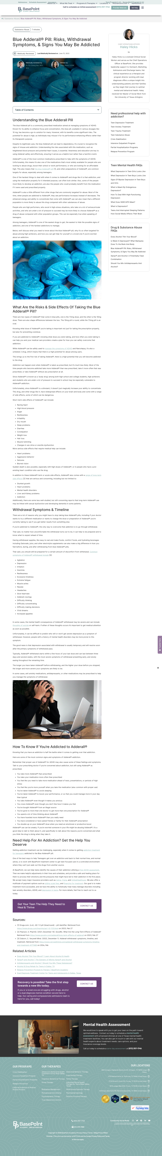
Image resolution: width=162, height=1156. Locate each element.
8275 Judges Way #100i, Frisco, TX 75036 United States (128, 1086)
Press (100, 1133)
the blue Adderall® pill (44, 169)
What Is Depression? (119, 206)
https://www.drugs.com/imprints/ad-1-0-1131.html (37, 928)
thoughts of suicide (21, 625)
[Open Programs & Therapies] (97, 3)
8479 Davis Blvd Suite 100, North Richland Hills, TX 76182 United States (123, 1091)
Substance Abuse (12, 18)
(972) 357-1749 (103, 7)
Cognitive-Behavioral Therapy (53, 1079)
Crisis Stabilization (118, 139)
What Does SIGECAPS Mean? (123, 202)
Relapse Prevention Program (122, 151)
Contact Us (86, 906)
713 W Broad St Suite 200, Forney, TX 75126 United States (128, 1081)
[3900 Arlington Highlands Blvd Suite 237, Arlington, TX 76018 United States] (148, 1070)
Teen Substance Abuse (120, 135)
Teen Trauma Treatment (120, 131)
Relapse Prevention (20, 1084)
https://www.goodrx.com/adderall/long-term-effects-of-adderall (57, 935)
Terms (90, 1133)
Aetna (58, 880)
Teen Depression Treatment (122, 123)
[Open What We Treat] (73, 3)
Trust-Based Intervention (51, 1100)
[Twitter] (137, 1120)
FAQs (105, 1133)
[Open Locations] (109, 3)
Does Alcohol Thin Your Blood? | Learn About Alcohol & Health (43, 956)
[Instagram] (133, 1120)
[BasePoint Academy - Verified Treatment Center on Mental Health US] (124, 1099)
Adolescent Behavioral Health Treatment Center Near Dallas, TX (53, 1073)
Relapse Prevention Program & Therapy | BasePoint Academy (42, 970)
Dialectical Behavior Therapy (77, 1072)
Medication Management (51, 1089)
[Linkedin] (145, 1120)
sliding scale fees (52, 883)
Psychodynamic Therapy (51, 1096)
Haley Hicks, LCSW (67, 65)
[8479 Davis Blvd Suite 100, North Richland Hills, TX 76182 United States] (148, 1091)
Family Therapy (72, 1079)
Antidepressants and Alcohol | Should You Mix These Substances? (44, 963)
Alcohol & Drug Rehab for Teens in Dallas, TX (36, 966)
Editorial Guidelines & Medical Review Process (24, 1088)
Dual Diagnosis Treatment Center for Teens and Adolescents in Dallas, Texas (49, 973)
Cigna (64, 880)
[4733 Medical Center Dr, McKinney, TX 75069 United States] (148, 1076)
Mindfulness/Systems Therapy (78, 1089)
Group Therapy (47, 1082)
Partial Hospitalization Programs (124, 147)
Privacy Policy (82, 1133)
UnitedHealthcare (79, 880)
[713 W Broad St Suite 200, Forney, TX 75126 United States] (148, 1081)
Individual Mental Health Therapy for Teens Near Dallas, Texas (78, 1084)
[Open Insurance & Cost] (128, 3)
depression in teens (50, 890)
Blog (95, 1133)
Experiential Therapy (74, 1075)
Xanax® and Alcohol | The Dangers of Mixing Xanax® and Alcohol (44, 960)
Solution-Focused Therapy (76, 1096)
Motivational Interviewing (51, 1093)
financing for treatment (73, 883)
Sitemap (49, 1136)
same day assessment (116, 1048)
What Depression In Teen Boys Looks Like (128, 175)
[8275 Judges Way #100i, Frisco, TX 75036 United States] (148, 1086)
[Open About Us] (57, 3)
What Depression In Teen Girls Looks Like (128, 171)
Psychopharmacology (74, 1093)
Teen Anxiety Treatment (121, 127)
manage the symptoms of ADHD (58, 348)
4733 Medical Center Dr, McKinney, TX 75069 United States (127, 1076)
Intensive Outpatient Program (123, 143)
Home (2, 18)
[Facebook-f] (141, 1120)
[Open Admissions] (143, 3)
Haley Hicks (129, 47)
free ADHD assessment (89, 870)
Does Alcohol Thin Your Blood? (124, 237)
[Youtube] (149, 1120)
